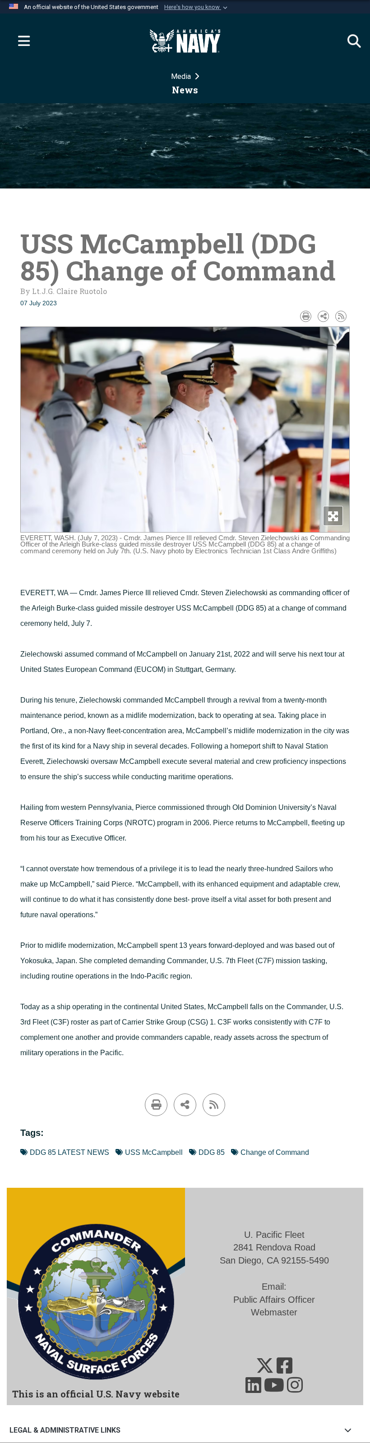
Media (182, 76)
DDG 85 (212, 1152)
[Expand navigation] (20, 41)
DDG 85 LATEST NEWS (69, 1152)
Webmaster (274, 1312)
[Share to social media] (323, 316)
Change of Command (274, 1152)
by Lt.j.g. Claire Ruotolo (63, 291)
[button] (196, 7)
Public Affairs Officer (274, 1300)
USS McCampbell (154, 1152)
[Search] (350, 41)
